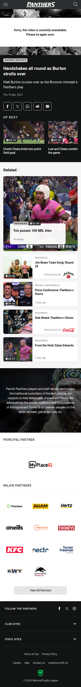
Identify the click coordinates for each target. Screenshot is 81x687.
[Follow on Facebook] (59, 608)
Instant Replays (15, 60)
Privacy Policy (49, 654)
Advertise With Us (58, 662)
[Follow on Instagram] (74, 608)
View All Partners (40, 590)
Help (27, 662)
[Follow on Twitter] (67, 608)
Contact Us (39, 662)
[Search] (75, 4)
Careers (17, 662)
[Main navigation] (5, 4)
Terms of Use (31, 654)
